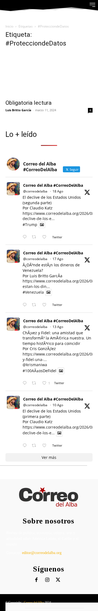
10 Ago (58, 405)
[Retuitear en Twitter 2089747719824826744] (35, 237)
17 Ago (58, 259)
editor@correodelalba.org (42, 553)
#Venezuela (33, 292)
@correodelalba (35, 191)
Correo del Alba (34, 602)
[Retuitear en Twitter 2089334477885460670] (35, 305)
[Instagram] (47, 580)
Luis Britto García (18, 110)
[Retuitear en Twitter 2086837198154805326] (35, 445)
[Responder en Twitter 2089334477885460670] (25, 305)
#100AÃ (29, 370)
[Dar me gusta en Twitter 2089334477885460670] (46, 305)
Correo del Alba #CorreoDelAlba (53, 185)
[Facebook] (36, 580)
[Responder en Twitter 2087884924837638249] (25, 383)
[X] (58, 580)
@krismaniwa (35, 364)
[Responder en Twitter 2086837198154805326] (25, 445)
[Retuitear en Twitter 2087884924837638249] (35, 383)
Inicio (9, 26)
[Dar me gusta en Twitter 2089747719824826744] (46, 237)
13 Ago (58, 326)
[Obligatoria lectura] (49, 74)
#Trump (30, 224)
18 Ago (58, 191)
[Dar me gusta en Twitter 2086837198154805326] (46, 445)
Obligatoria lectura (28, 103)
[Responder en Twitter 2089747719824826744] (25, 237)
